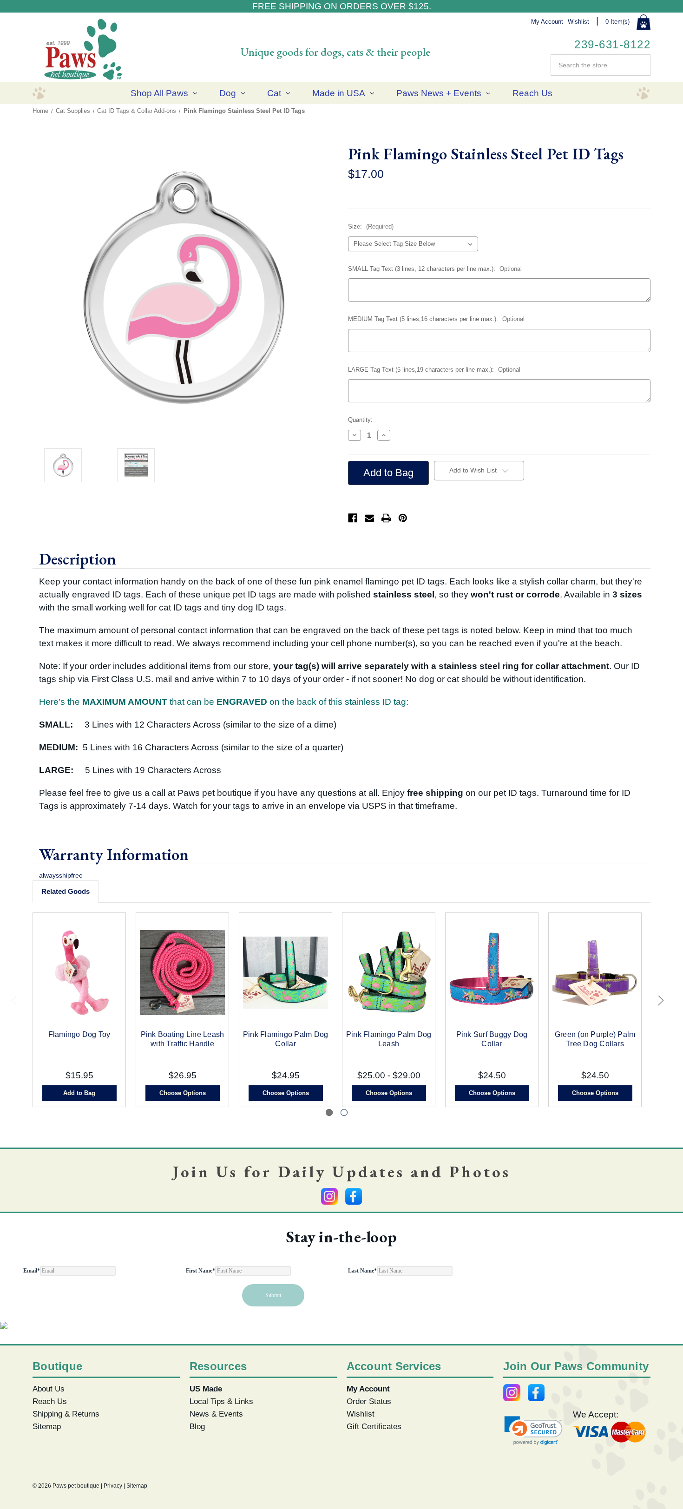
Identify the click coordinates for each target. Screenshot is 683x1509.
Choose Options (182, 1092)
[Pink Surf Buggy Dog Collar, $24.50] (491, 973)
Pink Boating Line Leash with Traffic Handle (182, 1039)
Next (658, 1003)
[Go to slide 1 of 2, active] (329, 1112)
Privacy (113, 1486)
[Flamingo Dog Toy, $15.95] (79, 973)
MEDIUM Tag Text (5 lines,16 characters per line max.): (436, 318)
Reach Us (532, 93)
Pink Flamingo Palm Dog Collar (285, 1039)
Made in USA (338, 93)
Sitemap (47, 1426)
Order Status (369, 1401)
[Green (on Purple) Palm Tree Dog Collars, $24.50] (594, 973)
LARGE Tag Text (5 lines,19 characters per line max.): (434, 369)
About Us (49, 1388)
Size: (371, 226)
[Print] (386, 518)
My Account (547, 21)
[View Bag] (643, 22)
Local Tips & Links (221, 1401)
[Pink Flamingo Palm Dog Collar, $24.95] (285, 973)
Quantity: (360, 419)
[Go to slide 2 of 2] (344, 1112)
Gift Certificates (374, 1426)
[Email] (369, 518)
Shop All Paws (159, 93)
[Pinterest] (402, 518)
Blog (197, 1426)
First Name (200, 1270)
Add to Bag (79, 1092)
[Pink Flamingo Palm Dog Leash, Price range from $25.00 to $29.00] (388, 973)
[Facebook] (352, 518)
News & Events (216, 1413)
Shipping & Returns (66, 1413)
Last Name (362, 1270)
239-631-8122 (612, 44)
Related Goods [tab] (65, 891)
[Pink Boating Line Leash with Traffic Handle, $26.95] (182, 973)
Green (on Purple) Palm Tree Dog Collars (595, 1039)
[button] (533, 1431)
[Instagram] (329, 1196)
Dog (227, 93)
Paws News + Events (438, 93)
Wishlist (578, 21)
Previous (15, 1003)
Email (31, 1270)
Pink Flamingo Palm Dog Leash (389, 1039)
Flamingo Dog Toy (79, 1034)
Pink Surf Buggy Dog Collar (492, 1039)
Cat (274, 93)
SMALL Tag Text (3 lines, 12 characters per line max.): (435, 268)
